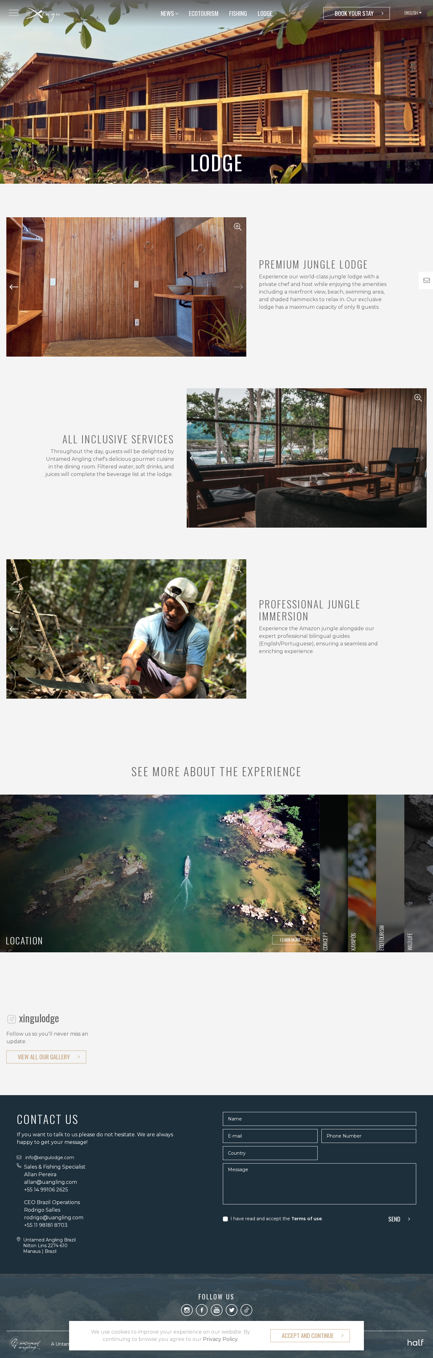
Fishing (238, 13)
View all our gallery (44, 1056)
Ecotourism (203, 13)
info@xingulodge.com (49, 1157)
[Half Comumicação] (415, 1341)
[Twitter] (231, 1309)
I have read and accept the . (276, 1219)
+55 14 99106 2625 (46, 1190)
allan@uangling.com (50, 1182)
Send (394, 1219)
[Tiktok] (246, 1309)
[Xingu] (44, 14)
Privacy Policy (220, 1339)
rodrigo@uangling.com (53, 1218)
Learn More (290, 939)
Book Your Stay (354, 13)
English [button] (411, 12)
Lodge (265, 13)
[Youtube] (217, 1309)
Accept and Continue (308, 1335)
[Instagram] (187, 1309)
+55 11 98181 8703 (46, 1225)
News (168, 13)
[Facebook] (202, 1309)
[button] (239, 287)
